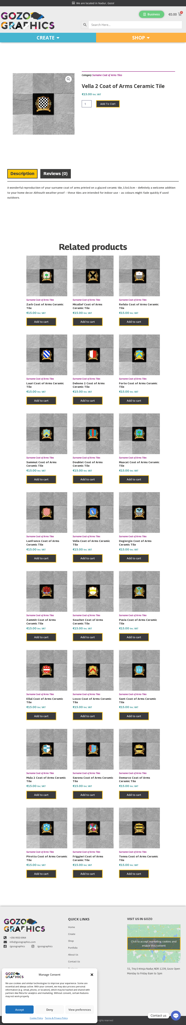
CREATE (46, 37)
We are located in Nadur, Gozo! (94, 3)
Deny (49, 1009)
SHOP (138, 37)
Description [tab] (22, 173)
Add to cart (108, 104)
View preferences (79, 1009)
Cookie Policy (36, 1018)
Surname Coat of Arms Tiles (107, 75)
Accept (19, 1009)
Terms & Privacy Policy (56, 1018)
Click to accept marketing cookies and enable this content (154, 943)
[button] (92, 974)
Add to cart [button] (41, 321)
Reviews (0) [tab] (56, 173)
